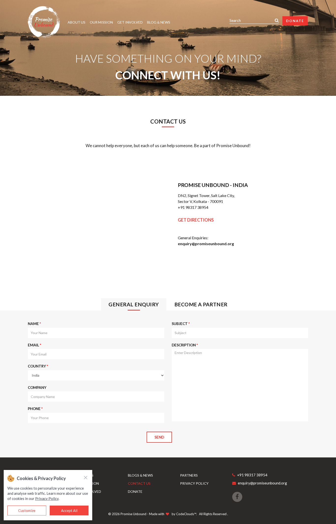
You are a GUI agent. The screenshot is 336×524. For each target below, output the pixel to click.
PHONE (35, 408)
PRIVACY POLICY (194, 483)
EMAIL (34, 345)
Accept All (69, 510)
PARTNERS (189, 475)
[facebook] (237, 497)
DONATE (135, 491)
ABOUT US (76, 22)
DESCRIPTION (185, 345)
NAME (34, 323)
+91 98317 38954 (193, 207)
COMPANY (37, 387)
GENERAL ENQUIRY (133, 304)
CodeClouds (185, 514)
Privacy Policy (47, 498)
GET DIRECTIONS (196, 220)
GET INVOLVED (130, 22)
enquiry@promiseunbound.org (206, 243)
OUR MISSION (101, 22)
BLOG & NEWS (158, 22)
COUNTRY (38, 366)
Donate (295, 21)
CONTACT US (139, 483)
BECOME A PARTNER (201, 304)
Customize (26, 510)
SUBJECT (181, 323)
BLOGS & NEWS (140, 475)
